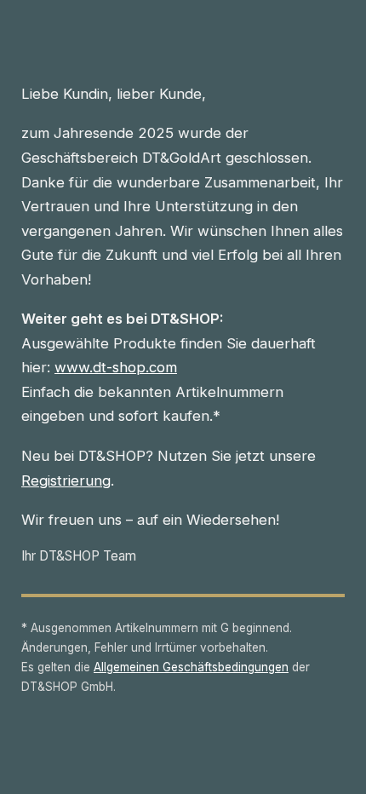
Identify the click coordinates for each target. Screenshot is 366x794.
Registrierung (66, 480)
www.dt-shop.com (115, 367)
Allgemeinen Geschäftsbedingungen (191, 667)
